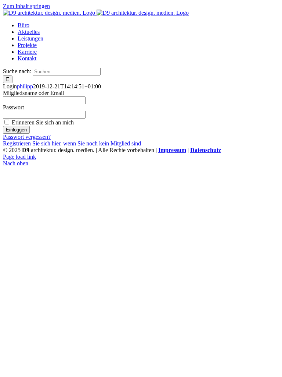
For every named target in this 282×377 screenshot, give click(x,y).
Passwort (13, 107)
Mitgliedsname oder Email (33, 93)
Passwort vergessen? (27, 137)
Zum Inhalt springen (26, 6)
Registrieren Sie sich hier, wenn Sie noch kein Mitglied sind (72, 143)
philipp (25, 86)
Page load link (19, 157)
